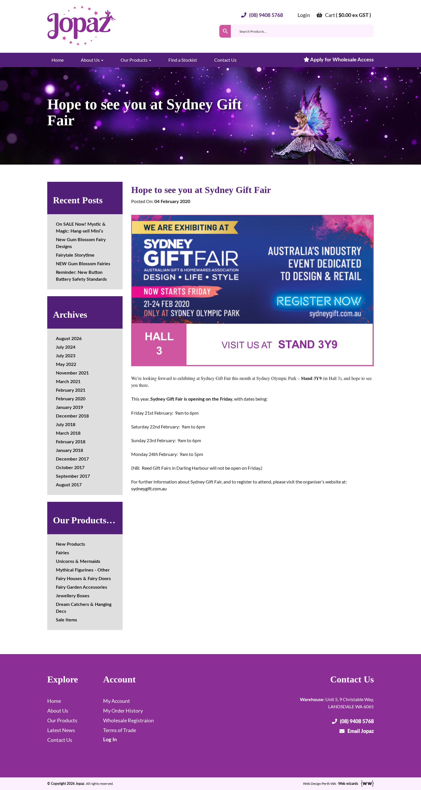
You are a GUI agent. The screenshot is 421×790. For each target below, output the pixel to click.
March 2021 (68, 381)
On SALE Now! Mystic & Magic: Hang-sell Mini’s (81, 227)
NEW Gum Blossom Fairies (83, 264)
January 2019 (69, 407)
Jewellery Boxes (72, 596)
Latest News (61, 730)
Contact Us (225, 60)
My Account (116, 701)
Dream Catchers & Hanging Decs (83, 608)
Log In (110, 739)
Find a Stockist (182, 60)
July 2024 (65, 347)
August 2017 (69, 485)
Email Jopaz (360, 731)
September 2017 (73, 476)
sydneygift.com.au (149, 488)
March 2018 (68, 433)
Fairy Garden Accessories (81, 587)
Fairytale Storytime (75, 255)
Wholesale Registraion (128, 720)
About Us (91, 60)
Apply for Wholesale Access (341, 60)
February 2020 (70, 399)
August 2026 (69, 338)
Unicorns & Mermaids (78, 561)
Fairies (62, 553)
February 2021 (70, 390)
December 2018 (72, 416)
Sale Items (66, 620)
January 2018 (69, 450)
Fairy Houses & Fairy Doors (83, 578)
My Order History (123, 710)
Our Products (134, 60)
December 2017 (72, 459)
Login (304, 15)
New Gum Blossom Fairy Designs (81, 243)
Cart (348, 15)
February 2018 (70, 442)
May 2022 (66, 364)
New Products (70, 544)
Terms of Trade (119, 730)
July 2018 (65, 424)
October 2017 (70, 467)
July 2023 (65, 356)
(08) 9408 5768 (266, 15)
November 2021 (72, 373)
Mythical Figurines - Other (83, 570)
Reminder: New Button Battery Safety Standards (81, 276)
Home (58, 60)
